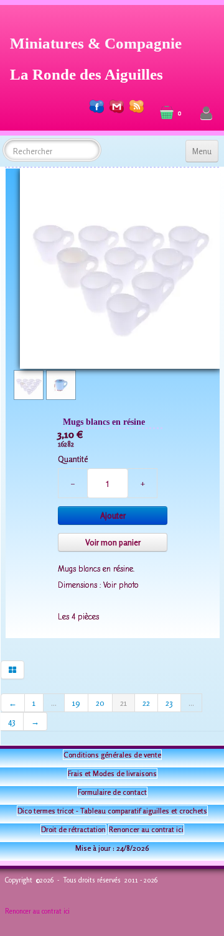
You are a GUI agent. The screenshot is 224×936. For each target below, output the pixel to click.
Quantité (73, 459)
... (54, 703)
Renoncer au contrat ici (146, 829)
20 (100, 703)
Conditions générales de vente (112, 754)
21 (123, 703)
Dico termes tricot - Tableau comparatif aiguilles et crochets (112, 810)
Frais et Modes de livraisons (112, 773)
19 (76, 703)
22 (146, 703)
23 (169, 703)
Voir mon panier (113, 542)
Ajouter (113, 516)
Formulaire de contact (112, 792)
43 (12, 721)
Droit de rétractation (73, 829)
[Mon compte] (206, 113)
